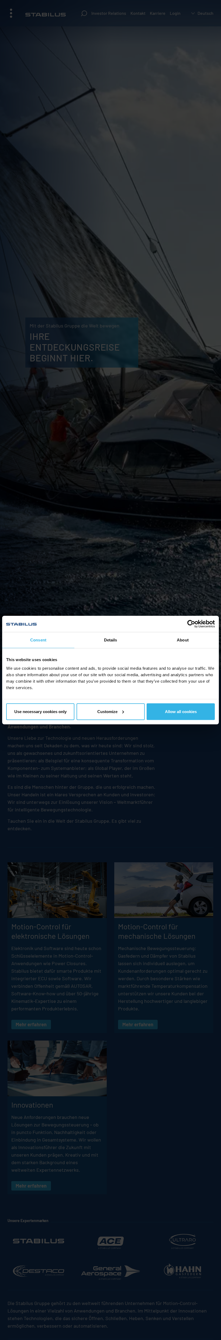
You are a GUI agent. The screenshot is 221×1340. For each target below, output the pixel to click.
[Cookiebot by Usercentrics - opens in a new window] (191, 624)
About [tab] (183, 640)
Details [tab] (110, 640)
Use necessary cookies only (40, 711)
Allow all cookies (181, 711)
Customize (107, 711)
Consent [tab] (38, 640)
